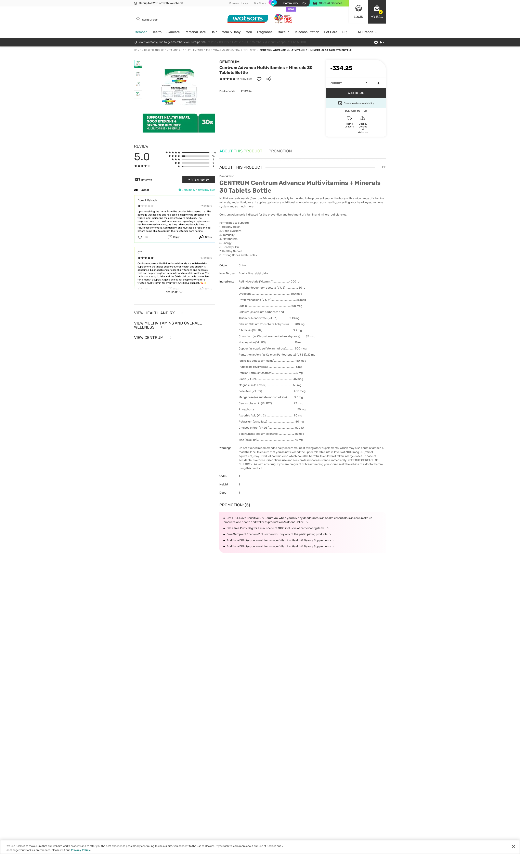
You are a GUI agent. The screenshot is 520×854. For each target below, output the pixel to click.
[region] (260, 847)
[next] (346, 32)
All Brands (365, 32)
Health (157, 32)
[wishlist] (259, 79)
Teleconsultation (306, 32)
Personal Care (195, 32)
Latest (145, 190)
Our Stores (260, 3)
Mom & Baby (231, 32)
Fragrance (265, 32)
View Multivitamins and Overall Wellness (168, 325)
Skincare (173, 32)
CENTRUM (229, 61)
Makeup (283, 32)
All (136, 190)
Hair (214, 32)
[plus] (378, 83)
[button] (377, 12)
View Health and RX (155, 313)
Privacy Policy (80, 849)
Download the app (239, 3)
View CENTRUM (149, 337)
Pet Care (330, 32)
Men (249, 32)
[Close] (513, 846)
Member (140, 32)
